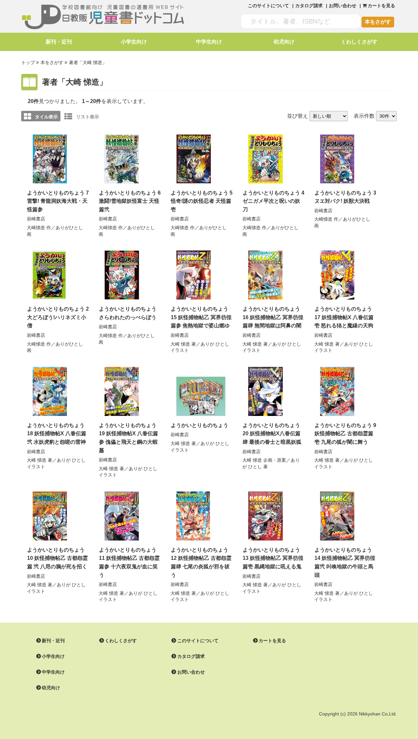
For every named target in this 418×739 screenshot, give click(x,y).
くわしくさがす (359, 41)
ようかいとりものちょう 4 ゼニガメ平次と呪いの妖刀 (273, 201)
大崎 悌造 (180, 344)
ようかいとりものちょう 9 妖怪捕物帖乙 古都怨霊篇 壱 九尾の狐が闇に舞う (345, 433)
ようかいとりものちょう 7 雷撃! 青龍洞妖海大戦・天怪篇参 (58, 201)
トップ (28, 62)
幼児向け (284, 41)
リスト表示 (87, 116)
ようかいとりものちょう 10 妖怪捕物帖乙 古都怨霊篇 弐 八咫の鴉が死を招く (57, 558)
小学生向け (134, 41)
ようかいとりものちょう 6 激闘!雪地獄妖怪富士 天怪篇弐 (130, 201)
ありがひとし (69, 227)
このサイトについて (268, 5)
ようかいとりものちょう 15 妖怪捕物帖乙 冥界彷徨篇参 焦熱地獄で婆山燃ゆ (201, 317)
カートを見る (272, 640)
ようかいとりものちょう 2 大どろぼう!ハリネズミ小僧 (58, 317)
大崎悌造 (36, 227)
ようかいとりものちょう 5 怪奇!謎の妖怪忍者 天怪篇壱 (202, 201)
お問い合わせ (342, 5)
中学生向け (209, 41)
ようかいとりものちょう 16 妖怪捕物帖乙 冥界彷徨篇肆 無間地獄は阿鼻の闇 (273, 317)
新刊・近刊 (59, 41)
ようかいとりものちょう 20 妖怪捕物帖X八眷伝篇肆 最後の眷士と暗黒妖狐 (272, 433)
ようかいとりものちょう (199, 425)
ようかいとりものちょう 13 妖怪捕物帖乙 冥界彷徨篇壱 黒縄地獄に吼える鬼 (273, 558)
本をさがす (378, 22)
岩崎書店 (36, 218)
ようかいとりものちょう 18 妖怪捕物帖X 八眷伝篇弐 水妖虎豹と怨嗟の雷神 (56, 433)
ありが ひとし (215, 344)
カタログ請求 (309, 5)
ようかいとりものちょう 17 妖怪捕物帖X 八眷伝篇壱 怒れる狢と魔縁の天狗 (344, 317)
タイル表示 (46, 116)
